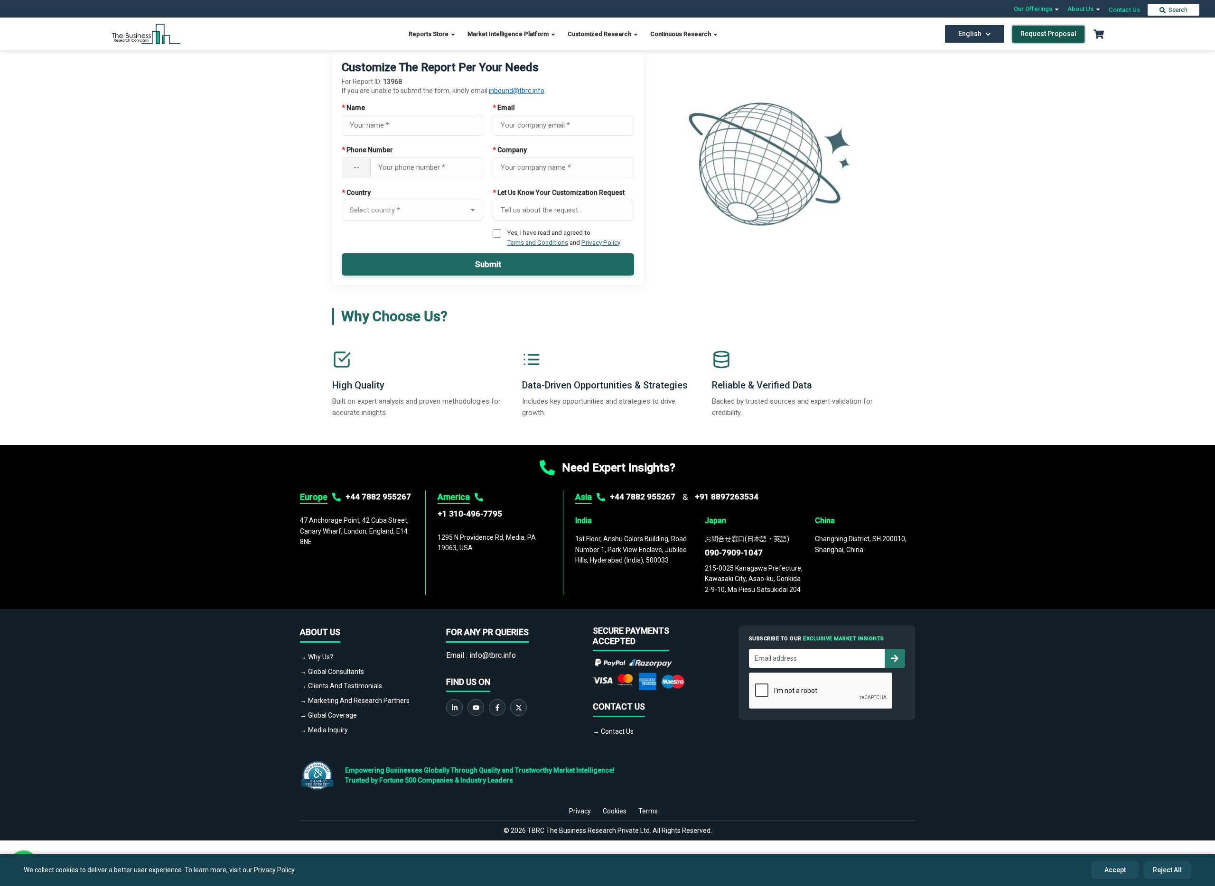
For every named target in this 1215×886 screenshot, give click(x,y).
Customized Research (600, 33)
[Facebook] (497, 707)
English (969, 33)
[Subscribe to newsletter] (894, 658)
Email (504, 107)
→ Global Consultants (332, 671)
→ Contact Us (613, 731)
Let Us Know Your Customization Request (559, 192)
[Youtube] (475, 707)
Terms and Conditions (537, 242)
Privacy (580, 811)
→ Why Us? (316, 657)
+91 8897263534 (726, 496)
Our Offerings (1034, 8)
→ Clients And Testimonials (341, 686)
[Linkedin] (454, 707)
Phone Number (367, 150)
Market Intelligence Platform (508, 33)
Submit (488, 264)
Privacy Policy (600, 242)
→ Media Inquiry (324, 730)
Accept (1115, 870)
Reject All (1167, 870)
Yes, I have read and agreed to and (563, 237)
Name (353, 107)
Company (510, 150)
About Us (1081, 8)
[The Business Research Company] (146, 33)
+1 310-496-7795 (470, 513)
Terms (648, 811)
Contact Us (1124, 9)
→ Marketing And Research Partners (355, 700)
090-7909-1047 (734, 552)
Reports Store (429, 33)
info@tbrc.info (492, 655)
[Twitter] (518, 707)
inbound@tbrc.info (516, 90)
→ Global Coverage (328, 715)
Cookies (614, 811)
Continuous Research (681, 33)
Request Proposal (1048, 33)
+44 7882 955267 (378, 496)
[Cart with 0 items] (1099, 34)
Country (356, 192)
